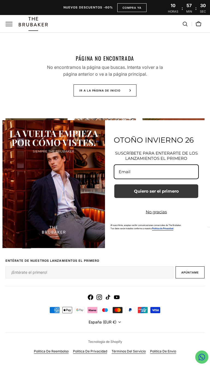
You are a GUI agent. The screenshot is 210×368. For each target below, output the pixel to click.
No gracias (156, 211)
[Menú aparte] (10, 24)
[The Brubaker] (32, 24)
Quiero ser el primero (156, 190)
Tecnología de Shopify (105, 342)
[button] (185, 24)
